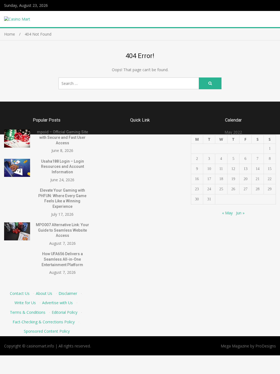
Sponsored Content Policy (47, 331)
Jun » (240, 212)
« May (227, 212)
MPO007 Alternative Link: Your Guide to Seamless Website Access (62, 230)
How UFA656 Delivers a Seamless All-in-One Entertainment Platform (62, 259)
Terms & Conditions (27, 312)
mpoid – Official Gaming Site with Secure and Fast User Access (62, 137)
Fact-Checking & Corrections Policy (44, 321)
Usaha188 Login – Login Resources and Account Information (62, 166)
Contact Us (20, 293)
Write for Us (25, 302)
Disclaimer (68, 293)
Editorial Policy (64, 312)
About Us (44, 293)
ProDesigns (265, 346)
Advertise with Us (57, 302)
